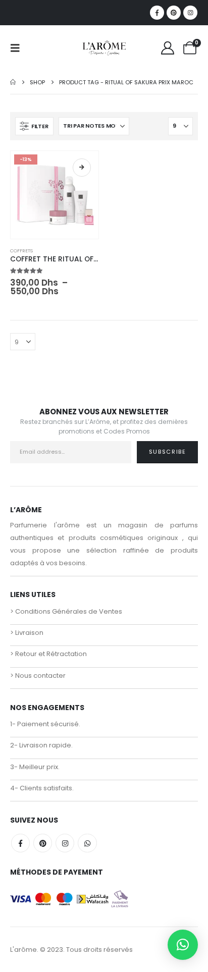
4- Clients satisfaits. (42, 788)
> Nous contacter (38, 675)
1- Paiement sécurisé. (45, 724)
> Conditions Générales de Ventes (66, 611)
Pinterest (42, 843)
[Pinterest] (174, 13)
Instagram (65, 843)
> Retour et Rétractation (48, 654)
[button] (18, 48)
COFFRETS (21, 250)
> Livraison (26, 632)
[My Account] (168, 48)
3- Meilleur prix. (35, 767)
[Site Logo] (104, 48)
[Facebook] (157, 13)
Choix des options (82, 167)
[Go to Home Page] (13, 82)
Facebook (20, 843)
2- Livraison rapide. (41, 745)
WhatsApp (87, 843)
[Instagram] (190, 13)
